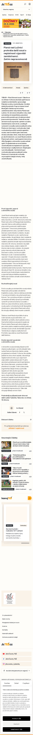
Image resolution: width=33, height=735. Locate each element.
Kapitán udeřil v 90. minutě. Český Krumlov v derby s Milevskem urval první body (21, 483)
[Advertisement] (16, 187)
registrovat (20, 428)
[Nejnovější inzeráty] (30, 498)
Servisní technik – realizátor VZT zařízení (14, 530)
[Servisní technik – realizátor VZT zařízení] (16, 514)
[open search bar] (25, 4)
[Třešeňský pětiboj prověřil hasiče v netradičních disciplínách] (6, 458)
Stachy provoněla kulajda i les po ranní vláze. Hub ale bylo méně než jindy (22, 444)
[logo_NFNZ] (9, 598)
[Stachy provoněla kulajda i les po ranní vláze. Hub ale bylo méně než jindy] (6, 445)
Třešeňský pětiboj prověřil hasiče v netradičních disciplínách (22, 457)
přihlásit (12, 428)
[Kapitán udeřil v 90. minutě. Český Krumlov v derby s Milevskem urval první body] (6, 483)
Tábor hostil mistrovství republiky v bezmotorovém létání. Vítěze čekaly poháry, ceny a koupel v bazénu (21, 470)
